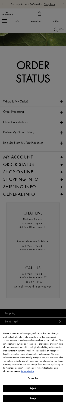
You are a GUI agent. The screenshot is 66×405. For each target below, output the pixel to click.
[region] (33, 365)
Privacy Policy (27, 371)
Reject (33, 388)
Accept (33, 398)
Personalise (33, 378)
